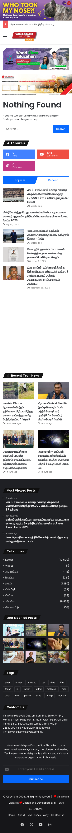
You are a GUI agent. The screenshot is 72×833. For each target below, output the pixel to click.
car (43, 682)
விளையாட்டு (12, 607)
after (7, 682)
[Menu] (5, 37)
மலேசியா (10, 601)
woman (62, 695)
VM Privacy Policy (38, 814)
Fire (62, 682)
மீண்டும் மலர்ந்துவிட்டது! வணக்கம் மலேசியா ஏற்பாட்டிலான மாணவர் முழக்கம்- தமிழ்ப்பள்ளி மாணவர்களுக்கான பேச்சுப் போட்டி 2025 (35, 216)
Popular (20, 180)
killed (38, 689)
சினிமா (9, 595)
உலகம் (8, 583)
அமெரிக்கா (11, 571)
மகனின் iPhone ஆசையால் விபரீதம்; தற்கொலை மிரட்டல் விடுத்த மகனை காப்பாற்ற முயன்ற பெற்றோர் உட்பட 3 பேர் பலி (18, 411)
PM (17, 695)
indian (27, 689)
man (64, 689)
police (27, 695)
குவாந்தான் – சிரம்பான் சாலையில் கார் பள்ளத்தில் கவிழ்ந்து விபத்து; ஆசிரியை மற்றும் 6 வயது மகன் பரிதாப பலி (53, 460)
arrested (31, 682)
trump (49, 695)
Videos (9, 565)
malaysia (51, 689)
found (8, 689)
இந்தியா (9, 577)
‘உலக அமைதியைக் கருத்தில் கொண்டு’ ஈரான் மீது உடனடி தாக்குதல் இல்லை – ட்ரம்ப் (48, 235)
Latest (9, 559)
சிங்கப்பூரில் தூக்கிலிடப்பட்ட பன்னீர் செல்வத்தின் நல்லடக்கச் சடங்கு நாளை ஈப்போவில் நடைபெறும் (46, 253)
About (21, 814)
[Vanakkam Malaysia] (25, 36)
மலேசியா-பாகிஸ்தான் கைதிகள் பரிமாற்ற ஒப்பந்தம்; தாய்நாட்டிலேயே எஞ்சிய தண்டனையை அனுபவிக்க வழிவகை (17, 460)
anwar (18, 682)
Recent (53, 180)
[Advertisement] (36, 331)
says (38, 695)
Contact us (57, 814)
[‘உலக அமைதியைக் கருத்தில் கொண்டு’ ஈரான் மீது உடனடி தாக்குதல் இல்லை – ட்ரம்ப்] (13, 236)
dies (52, 682)
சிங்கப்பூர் (10, 589)
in (17, 689)
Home (11, 814)
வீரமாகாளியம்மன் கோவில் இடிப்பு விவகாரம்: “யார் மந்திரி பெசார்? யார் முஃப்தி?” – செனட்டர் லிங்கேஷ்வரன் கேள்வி (52, 411)
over (7, 695)
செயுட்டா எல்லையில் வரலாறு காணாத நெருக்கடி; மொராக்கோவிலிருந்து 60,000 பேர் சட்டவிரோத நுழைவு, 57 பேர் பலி (48, 196)
